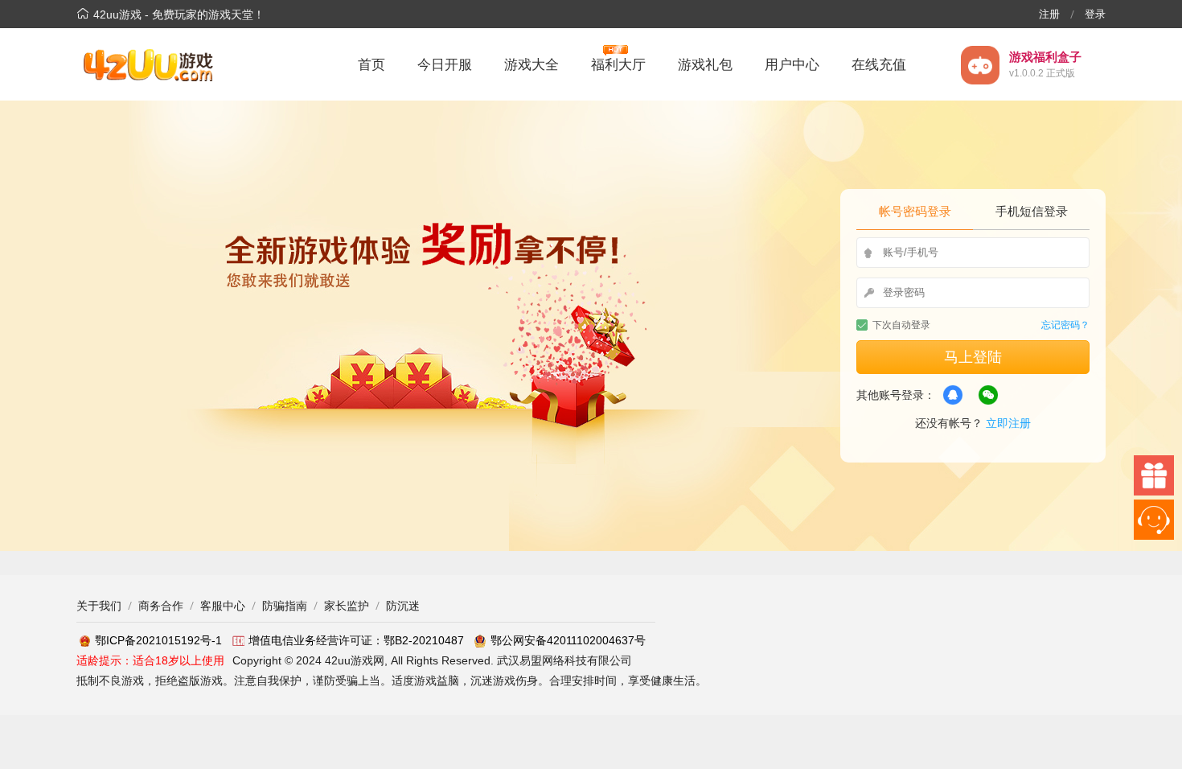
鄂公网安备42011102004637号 (568, 640)
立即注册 (1008, 423)
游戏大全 (531, 64)
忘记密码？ (1065, 325)
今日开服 (444, 64)
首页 (371, 64)
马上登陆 (973, 357)
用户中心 (792, 64)
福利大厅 (618, 64)
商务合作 (160, 605)
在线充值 (879, 64)
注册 (1049, 14)
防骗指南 (284, 605)
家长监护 (346, 605)
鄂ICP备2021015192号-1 (158, 640)
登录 (1095, 14)
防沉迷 (403, 605)
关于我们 (98, 605)
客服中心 (222, 605)
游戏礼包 (705, 64)
